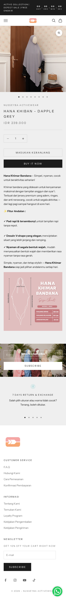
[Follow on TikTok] (34, 580)
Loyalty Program (13, 515)
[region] (33, 397)
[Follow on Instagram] (15, 580)
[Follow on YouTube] (24, 580)
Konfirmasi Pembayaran (17, 485)
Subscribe (33, 365)
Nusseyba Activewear (21, 105)
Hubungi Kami (12, 473)
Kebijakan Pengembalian (18, 521)
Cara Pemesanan (13, 479)
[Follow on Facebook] (5, 580)
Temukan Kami (12, 509)
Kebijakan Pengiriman (16, 527)
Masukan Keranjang (33, 152)
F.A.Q (7, 467)
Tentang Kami (12, 503)
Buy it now (33, 163)
